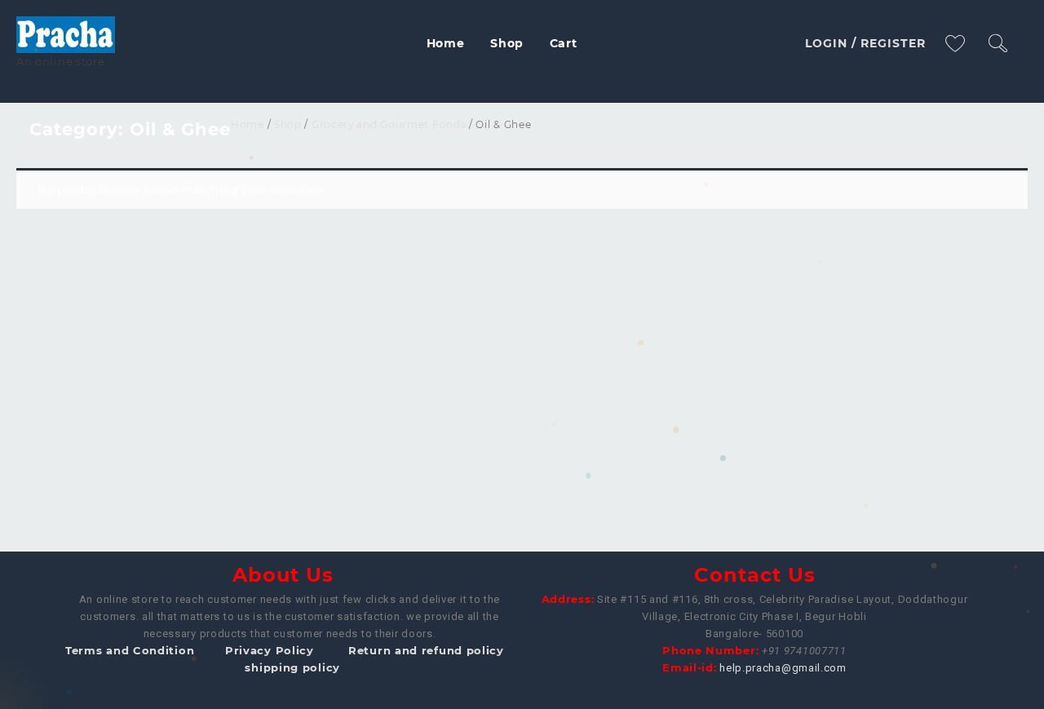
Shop (288, 124)
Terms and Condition (129, 650)
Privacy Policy (269, 650)
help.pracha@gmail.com (783, 668)
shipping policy (292, 667)
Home (247, 124)
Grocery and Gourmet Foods (389, 124)
